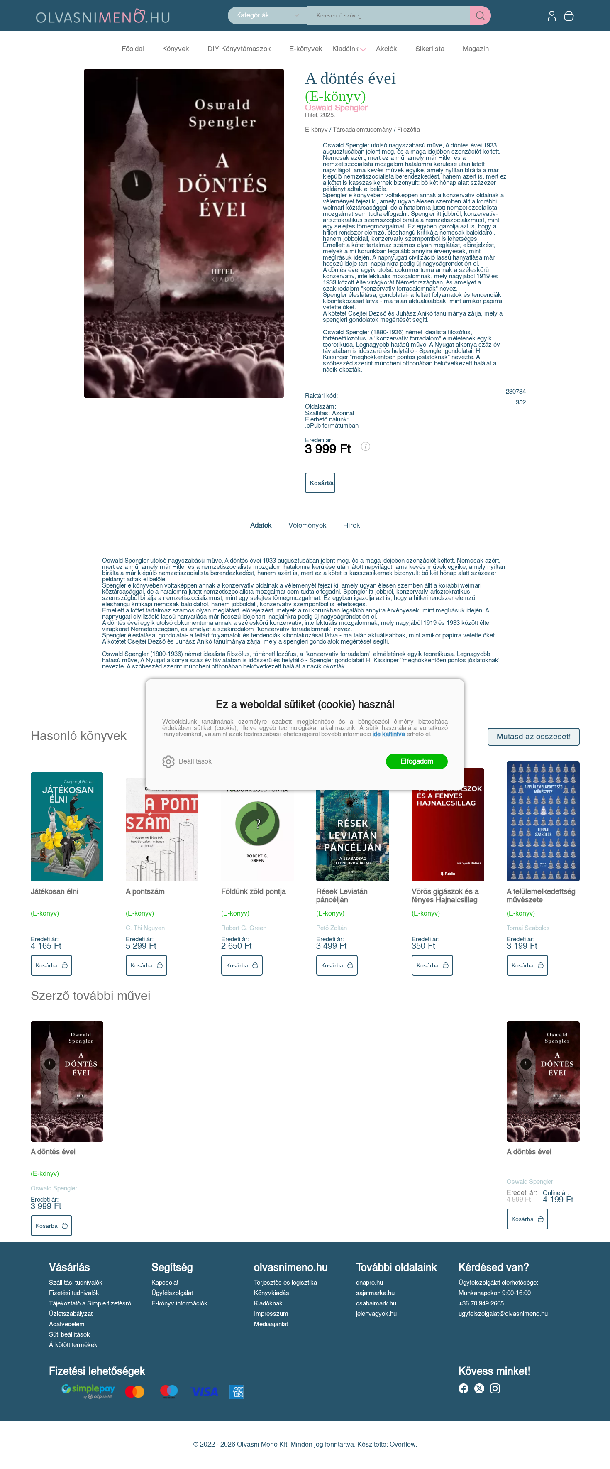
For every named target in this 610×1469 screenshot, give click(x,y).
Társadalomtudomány (362, 130)
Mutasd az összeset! (534, 737)
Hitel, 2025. (320, 115)
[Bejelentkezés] (552, 16)
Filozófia (408, 130)
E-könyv (316, 130)
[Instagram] (495, 1388)
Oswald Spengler (336, 108)
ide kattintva (389, 734)
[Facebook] (463, 1388)
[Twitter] (479, 1388)
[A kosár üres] (570, 16)
